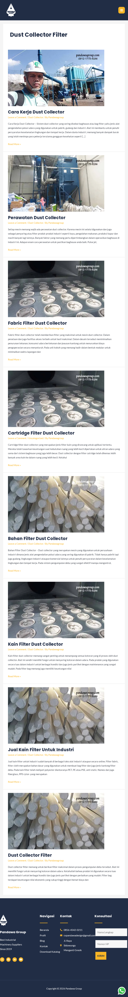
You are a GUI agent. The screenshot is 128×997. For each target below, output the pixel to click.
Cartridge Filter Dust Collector (41, 433)
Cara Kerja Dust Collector (36, 112)
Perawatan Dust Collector (36, 218)
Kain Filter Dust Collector (35, 644)
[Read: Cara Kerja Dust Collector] (56, 77)
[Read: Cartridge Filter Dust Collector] (56, 398)
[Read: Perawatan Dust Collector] (56, 183)
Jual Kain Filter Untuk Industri (41, 750)
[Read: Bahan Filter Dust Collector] (56, 504)
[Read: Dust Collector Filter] (56, 820)
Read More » (14, 143)
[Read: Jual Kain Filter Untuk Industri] (56, 715)
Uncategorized (35, 438)
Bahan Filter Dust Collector (37, 538)
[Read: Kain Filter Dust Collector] (56, 609)
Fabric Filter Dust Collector (37, 323)
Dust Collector (35, 117)
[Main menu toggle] (121, 10)
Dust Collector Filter (30, 855)
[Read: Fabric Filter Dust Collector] (56, 288)
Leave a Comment (17, 117)
